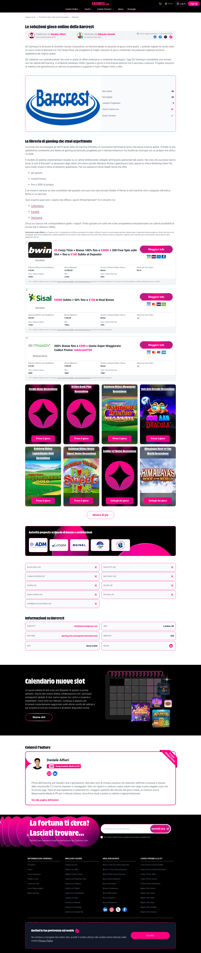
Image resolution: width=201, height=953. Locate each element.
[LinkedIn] (154, 36)
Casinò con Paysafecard (74, 893)
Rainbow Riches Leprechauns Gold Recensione (43, 454)
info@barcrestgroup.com (86, 626)
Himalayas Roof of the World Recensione (157, 451)
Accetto (150, 935)
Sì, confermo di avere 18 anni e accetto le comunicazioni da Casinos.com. (127, 837)
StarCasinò (36, 217)
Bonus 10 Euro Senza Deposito (115, 870)
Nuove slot (39, 717)
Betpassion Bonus (40, 356)
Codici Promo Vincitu (149, 879)
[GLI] (120, 545)
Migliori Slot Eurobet (149, 912)
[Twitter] (165, 36)
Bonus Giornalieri (109, 884)
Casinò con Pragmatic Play (75, 879)
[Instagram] (111, 909)
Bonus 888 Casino (110, 893)
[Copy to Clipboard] (170, 36)
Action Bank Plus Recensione (81, 389)
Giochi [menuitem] (87, 9)
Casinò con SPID (71, 870)
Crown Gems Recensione (43, 389)
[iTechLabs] (100, 545)
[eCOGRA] (59, 545)
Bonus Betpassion (110, 902)
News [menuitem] (120, 9)
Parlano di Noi (33, 879)
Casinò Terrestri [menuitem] (104, 9)
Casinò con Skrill (71, 898)
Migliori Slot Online (148, 888)
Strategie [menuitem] (131, 9)
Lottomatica (37, 205)
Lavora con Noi (33, 884)
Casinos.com (30, 17)
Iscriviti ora (158, 828)
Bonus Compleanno (110, 888)
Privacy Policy (45, 940)
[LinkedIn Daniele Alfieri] (55, 773)
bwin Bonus (40, 260)
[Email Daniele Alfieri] (49, 773)
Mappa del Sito (33, 893)
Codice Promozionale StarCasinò (153, 870)
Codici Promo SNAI (148, 874)
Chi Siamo (32, 865)
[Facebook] (160, 36)
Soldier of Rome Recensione (119, 451)
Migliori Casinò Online (73, 874)
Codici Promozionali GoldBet (152, 865)
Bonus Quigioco (109, 898)
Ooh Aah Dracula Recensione (158, 389)
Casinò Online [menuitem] (71, 9)
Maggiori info (156, 249)
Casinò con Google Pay (74, 912)
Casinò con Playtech (73, 884)
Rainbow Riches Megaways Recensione (120, 389)
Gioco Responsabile (35, 888)
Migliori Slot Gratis (148, 893)
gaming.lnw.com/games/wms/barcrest (80, 636)
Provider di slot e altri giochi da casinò (54, 17)
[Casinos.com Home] (100, 3)
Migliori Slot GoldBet (149, 907)
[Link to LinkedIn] (171, 646)
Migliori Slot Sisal (147, 902)
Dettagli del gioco (120, 500)
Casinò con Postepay (73, 907)
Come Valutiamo (34, 874)
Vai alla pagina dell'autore (45, 800)
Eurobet (35, 211)
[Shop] (160, 3)
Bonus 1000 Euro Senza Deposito (116, 865)
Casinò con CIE (71, 865)
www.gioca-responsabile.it (65, 281)
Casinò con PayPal (72, 888)
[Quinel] (79, 545)
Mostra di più (100, 514)
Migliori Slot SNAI (147, 898)
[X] (118, 909)
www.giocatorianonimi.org (83, 281)
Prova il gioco (43, 438)
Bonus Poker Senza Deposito (114, 874)
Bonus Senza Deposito (112, 879)
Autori (30, 870)
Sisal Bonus (40, 308)
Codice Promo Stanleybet (150, 884)
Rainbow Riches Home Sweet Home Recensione (81, 451)
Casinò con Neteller (72, 902)
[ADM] (38, 545)
